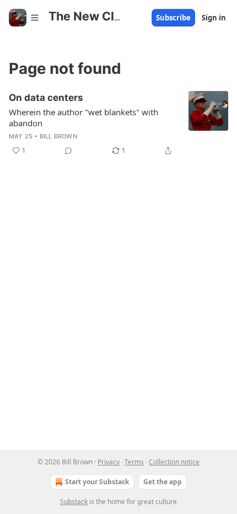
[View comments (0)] (68, 150)
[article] (118, 124)
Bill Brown (58, 136)
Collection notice (174, 462)
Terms (134, 462)
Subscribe (173, 18)
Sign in (214, 18)
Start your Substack (97, 481)
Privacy (109, 462)
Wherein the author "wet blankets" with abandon (83, 117)
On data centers (46, 97)
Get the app (162, 481)
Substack (74, 501)
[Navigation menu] (24, 18)
